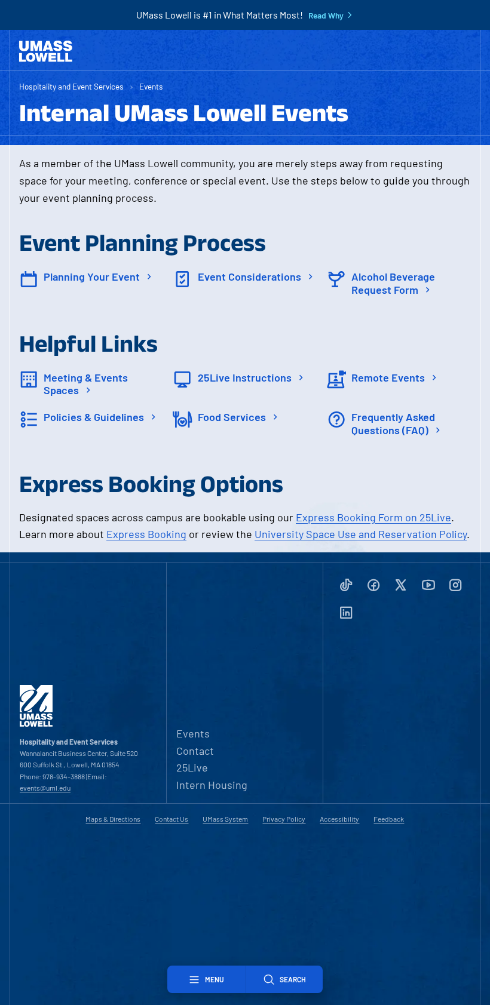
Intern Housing (211, 784)
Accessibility (339, 819)
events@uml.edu (45, 787)
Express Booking (146, 533)
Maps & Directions (112, 819)
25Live (192, 767)
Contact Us (171, 819)
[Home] (45, 51)
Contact (195, 750)
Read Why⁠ (326, 15)
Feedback (388, 819)
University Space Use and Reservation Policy (361, 533)
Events (151, 86)
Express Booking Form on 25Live (373, 517)
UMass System (225, 819)
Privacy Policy (283, 819)
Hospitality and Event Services (71, 86)
